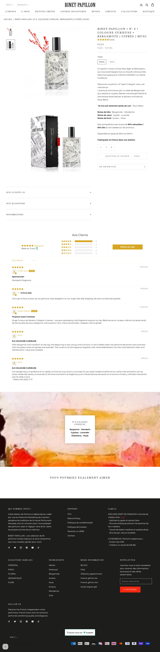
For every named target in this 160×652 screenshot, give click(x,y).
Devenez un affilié (76, 531)
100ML (102, 62)
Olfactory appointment (91, 574)
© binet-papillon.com (22, 644)
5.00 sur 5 (38, 245)
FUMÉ (11, 582)
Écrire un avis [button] (127, 247)
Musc (51, 582)
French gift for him (89, 582)
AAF (123, 517)
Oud (51, 595)
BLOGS (84, 565)
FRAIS (11, 569)
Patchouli (53, 569)
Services (111, 11)
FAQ (83, 569)
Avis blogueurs (15, 203)
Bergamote (54, 574)
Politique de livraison (77, 527)
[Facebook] (9, 547)
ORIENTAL (13, 565)
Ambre (52, 578)
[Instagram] (21, 547)
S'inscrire (130, 589)
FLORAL (12, 574)
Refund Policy (74, 518)
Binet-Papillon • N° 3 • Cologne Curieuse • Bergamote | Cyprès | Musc (52, 19)
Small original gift (89, 587)
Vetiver (52, 565)
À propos (10, 11)
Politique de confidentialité (80, 522)
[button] (103, 39)
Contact (71, 535)
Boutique (149, 11)
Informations (15, 215)
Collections (129, 11)
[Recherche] (147, 4)
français (22, 5)
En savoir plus (108, 167)
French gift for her (89, 578)
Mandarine (54, 591)
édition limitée (45, 11)
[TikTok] (38, 547)
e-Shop (25, 11)
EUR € (9, 5)
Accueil (8, 19)
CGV (70, 514)
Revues (96, 11)
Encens (52, 587)
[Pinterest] (27, 547)
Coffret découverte (73, 11)
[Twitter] (15, 547)
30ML (112, 62)
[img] (17, 267)
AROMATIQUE (15, 578)
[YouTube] (33, 547)
